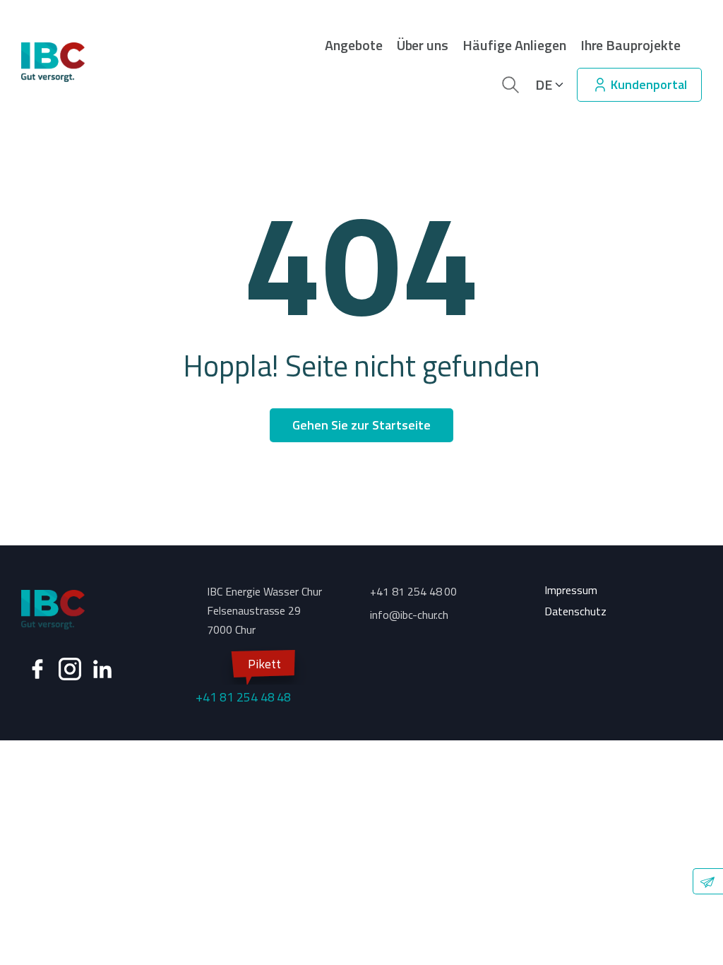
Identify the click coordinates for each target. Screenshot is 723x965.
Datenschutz (575, 611)
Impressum (570, 589)
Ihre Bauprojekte (630, 45)
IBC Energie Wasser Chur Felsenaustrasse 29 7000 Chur (264, 610)
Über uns (423, 45)
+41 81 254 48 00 (413, 591)
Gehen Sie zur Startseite (361, 424)
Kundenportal (648, 84)
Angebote (354, 45)
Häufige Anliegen (514, 45)
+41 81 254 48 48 (243, 680)
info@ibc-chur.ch (409, 614)
